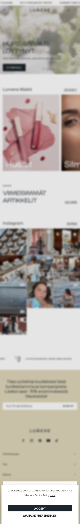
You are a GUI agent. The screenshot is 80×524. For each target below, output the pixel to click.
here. (52, 495)
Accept (40, 508)
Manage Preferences (40, 515)
